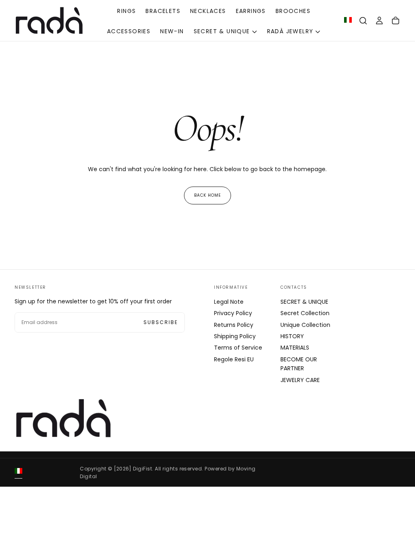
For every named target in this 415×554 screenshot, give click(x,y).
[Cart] (395, 20)
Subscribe (160, 322)
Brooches (293, 11)
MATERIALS (294, 348)
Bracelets (162, 11)
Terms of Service (238, 348)
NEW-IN (172, 31)
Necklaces (208, 11)
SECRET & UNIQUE (222, 31)
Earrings (251, 11)
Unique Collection (305, 325)
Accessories (128, 31)
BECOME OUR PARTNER (298, 363)
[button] (363, 20)
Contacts (293, 287)
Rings (126, 11)
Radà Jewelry (290, 31)
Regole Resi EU (234, 359)
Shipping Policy (235, 336)
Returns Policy (233, 325)
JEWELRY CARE (300, 380)
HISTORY (292, 336)
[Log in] (379, 20)
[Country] (348, 20)
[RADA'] (63, 418)
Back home (207, 195)
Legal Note (229, 302)
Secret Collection (304, 313)
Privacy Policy (233, 313)
